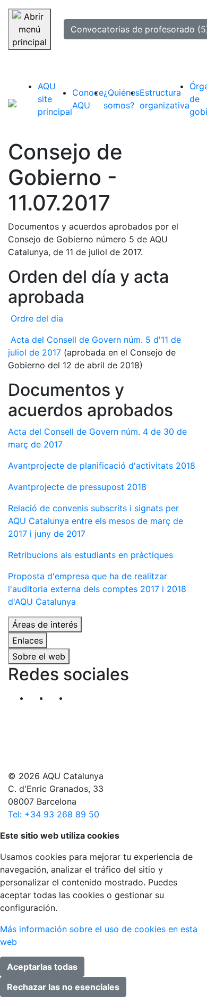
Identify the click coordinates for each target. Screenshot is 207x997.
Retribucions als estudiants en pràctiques (90, 555)
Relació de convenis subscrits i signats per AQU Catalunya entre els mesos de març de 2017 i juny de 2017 (95, 521)
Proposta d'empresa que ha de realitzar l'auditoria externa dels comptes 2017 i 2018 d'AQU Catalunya (97, 589)
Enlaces (27, 640)
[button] (78, 697)
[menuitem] (55, 99)
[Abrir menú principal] (29, 29)
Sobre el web (38, 656)
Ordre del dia (37, 318)
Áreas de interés (44, 624)
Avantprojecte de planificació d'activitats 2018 (101, 465)
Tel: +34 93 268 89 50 (53, 814)
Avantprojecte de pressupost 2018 (77, 486)
